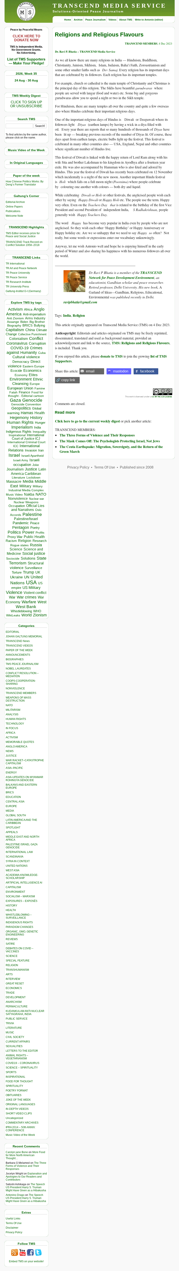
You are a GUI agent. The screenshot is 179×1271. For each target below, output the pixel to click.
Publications (13, 211)
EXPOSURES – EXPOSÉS (21, 901)
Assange (13, 321)
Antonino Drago (15, 1195)
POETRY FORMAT (17, 1090)
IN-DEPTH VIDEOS (17, 1108)
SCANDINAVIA (14, 856)
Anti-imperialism (34, 314)
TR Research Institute (18, 282)
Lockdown (33, 477)
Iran (41, 450)
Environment (21, 379)
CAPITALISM (13, 887)
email (90, 371)
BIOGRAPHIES (15, 659)
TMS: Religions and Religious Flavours (140, 342)
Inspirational (17, 435)
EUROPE (11, 806)
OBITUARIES (13, 1095)
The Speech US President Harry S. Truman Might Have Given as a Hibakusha (26, 1187)
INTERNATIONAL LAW (19, 852)
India (37, 427)
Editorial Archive (15, 202)
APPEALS (12, 832)
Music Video (14, 494)
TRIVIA (10, 1023)
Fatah (13, 392)
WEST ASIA (12, 870)
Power (28, 532)
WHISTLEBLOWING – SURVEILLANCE (19, 916)
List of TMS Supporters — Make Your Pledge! (26, 61)
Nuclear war (36, 498)
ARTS (9, 974)
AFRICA (10, 732)
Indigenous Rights (18, 431)
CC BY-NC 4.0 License (162, 396)
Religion (24, 541)
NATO (41, 494)
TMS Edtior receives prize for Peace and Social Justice (23, 235)
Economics (32, 370)
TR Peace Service (16, 277)
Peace (34, 523)
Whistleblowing (21, 611)
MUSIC (10, 1032)
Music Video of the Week (20, 1134)
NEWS (10, 751)
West (42, 602)
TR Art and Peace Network (21, 268)
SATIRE (10, 943)
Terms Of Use (14, 1223)
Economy (21, 375)
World (26, 615)
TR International (15, 263)
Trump (28, 572)
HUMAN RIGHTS (16, 719)
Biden (24, 321)
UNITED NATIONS (17, 865)
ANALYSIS (12, 714)
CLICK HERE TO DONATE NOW (26, 38)
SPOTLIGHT (13, 827)
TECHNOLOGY (15, 723)
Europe (35, 384)
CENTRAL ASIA (15, 801)
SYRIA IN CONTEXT (18, 861)
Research (39, 541)
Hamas (27, 413)
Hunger (40, 422)
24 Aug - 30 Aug (26, 80)
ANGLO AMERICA (16, 746)
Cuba (42, 352)
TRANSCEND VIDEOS (19, 645)
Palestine (32, 514)
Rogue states (19, 545)
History (36, 417)
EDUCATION (13, 797)
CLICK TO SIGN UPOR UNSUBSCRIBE (26, 104)
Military (25, 486)
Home (67, 19)
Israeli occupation (26, 462)
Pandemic (21, 523)
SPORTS (11, 1072)
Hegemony (19, 417)
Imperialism (22, 427)
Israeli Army (20, 460)
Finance (24, 392)
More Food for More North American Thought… (25, 1155)
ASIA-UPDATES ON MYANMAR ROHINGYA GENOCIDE (24, 779)
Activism (15, 309)
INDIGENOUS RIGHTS (19, 922)
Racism (11, 541)
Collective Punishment (32, 334)
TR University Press (17, 286)
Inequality (39, 431)
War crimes (26, 597)
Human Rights (20, 422)
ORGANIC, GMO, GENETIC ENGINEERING (22, 933)
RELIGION (12, 965)
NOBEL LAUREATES (18, 668)
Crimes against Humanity (24, 350)
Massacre (13, 481)
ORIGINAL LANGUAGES (20, 1104)
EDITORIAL (12, 631)
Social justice (33, 553)
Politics (14, 532)
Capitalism (15, 329)
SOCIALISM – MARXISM (20, 896)
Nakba (29, 494)
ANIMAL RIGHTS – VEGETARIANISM (17, 1057)
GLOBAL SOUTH (16, 815)
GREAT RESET (15, 983)
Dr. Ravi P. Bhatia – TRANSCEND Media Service (85, 51)
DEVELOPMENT (16, 997)
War (12, 597)
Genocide (32, 400)
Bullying (39, 325)
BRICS (27, 325)
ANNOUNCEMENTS (18, 654)
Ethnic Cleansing (27, 381)
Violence (14, 592)
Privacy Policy (14, 1232)
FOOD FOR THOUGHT (19, 1081)
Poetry (35, 527)
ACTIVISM (12, 737)
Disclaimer (12, 1227)
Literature (18, 477)
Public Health (34, 537)
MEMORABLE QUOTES (20, 742)
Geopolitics (21, 408)
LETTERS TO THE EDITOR (22, 1050)
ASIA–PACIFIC (14, 768)
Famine (39, 388)
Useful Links (13, 1218)
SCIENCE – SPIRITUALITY (22, 1067)
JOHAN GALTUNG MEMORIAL (24, 636)
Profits (40, 532)
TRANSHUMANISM (17, 969)
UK (37, 572)
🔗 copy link (65, 380)
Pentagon (20, 527)
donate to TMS (111, 356)
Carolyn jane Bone (17, 1152)
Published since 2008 (136, 467)
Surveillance (33, 568)
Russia (36, 545)
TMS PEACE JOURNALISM (22, 664)
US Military (31, 588)
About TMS (125, 19)
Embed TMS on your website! (26, 1261)
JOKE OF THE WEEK (18, 1099)
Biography (14, 325)
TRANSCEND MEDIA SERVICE (109, 5)
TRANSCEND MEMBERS (21, 693)
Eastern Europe (33, 366)
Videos (112, 19)
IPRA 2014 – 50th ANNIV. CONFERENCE (20, 1129)
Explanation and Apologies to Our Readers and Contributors (26, 1176)
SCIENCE (11, 956)
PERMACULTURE (17, 1006)
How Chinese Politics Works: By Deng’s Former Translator (24, 183)
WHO (37, 611)
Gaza (15, 400)
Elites (33, 375)
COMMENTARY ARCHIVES (22, 1122)
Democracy (20, 361)
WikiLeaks (13, 615)
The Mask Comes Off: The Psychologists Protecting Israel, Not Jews (110, 440)
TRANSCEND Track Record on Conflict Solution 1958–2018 (24, 243)
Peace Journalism (95, 19)
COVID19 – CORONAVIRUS (22, 1063)
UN (26, 577)
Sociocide (12, 558)
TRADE (10, 992)
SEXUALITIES (14, 1046)
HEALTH (11, 910)
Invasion (31, 450)
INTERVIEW (13, 978)
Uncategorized (14, 1118)
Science (16, 549)
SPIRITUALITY (14, 1086)
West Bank (26, 606)
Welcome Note (14, 215)
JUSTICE (11, 755)
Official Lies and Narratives (27, 508)
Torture (17, 572)
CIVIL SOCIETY (15, 1037)
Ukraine (16, 577)
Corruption (37, 343)
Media (28, 481)
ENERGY (11, 772)
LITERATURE (14, 1027)
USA (31, 582)
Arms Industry (35, 318)
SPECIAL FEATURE (17, 960)
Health (39, 413)
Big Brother (37, 321)
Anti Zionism (15, 318)
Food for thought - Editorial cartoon (26, 394)
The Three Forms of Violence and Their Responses (26, 1166)
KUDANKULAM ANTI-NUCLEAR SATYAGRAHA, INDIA (25, 1013)
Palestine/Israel (26, 519)
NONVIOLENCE (15, 688)
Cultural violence (26, 357)
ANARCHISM (14, 1001)
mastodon (120, 371)
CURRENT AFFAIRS (18, 1041)
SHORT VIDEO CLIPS (19, 1113)
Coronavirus (17, 343)
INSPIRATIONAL (15, 1076)
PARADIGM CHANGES (19, 927)
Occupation (17, 506)
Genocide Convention (26, 404)
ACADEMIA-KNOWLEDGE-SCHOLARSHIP (22, 876)
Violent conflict (35, 593)
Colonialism (18, 339)
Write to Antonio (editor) (149, 19)
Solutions (28, 558)
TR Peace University (18, 272)
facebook (147, 371)
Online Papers (14, 206)
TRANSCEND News (18, 641)
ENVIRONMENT (15, 891)
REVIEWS (12, 939)
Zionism (40, 615)
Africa (28, 309)
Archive (78, 19)
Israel (14, 455)
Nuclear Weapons (26, 502)
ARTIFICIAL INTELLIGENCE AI (24, 882)
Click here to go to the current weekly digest (87, 421)
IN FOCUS (12, 728)
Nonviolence (18, 498)
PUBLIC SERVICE (17, 1018)
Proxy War (14, 537)
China (30, 330)
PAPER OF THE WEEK (19, 650)
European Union (20, 388)
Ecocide (16, 370)
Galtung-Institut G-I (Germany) (23, 291)
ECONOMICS (14, 988)
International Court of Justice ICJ (28, 436)
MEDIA (10, 810)
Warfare (29, 602)
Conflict (36, 338)
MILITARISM (13, 709)
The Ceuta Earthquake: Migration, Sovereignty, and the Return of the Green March (111, 449)
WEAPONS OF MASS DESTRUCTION (18, 699)
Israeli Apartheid (32, 455)
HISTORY (11, 905)
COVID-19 (19, 348)
